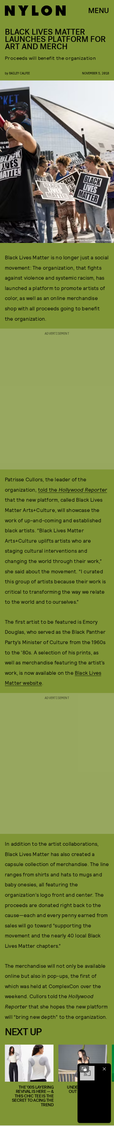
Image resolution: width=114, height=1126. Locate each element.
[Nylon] (35, 10)
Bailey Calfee (19, 73)
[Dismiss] (104, 1069)
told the (72, 489)
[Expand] (84, 1069)
